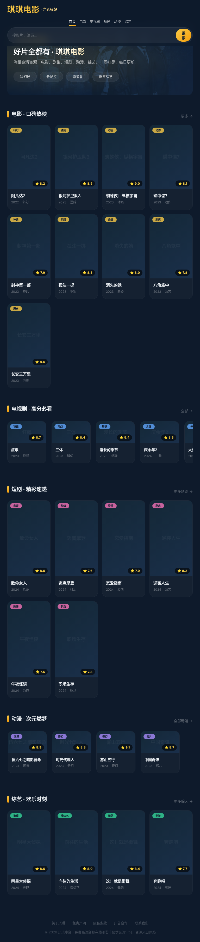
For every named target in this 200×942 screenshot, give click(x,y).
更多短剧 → (183, 491)
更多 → (187, 116)
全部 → (187, 411)
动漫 (117, 21)
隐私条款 (100, 923)
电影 (82, 21)
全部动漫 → (183, 721)
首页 (72, 21)
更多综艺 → (183, 801)
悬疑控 (51, 76)
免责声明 (79, 923)
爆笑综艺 (106, 76)
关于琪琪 (58, 923)
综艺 (127, 21)
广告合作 (121, 923)
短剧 (107, 21)
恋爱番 (78, 76)
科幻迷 (25, 76)
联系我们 (141, 923)
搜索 (183, 35)
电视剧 (95, 21)
